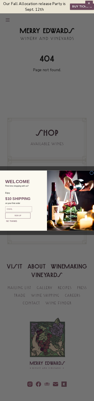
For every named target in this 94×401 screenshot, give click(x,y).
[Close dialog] (91, 172)
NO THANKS (11, 221)
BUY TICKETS (82, 7)
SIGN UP (17, 215)
